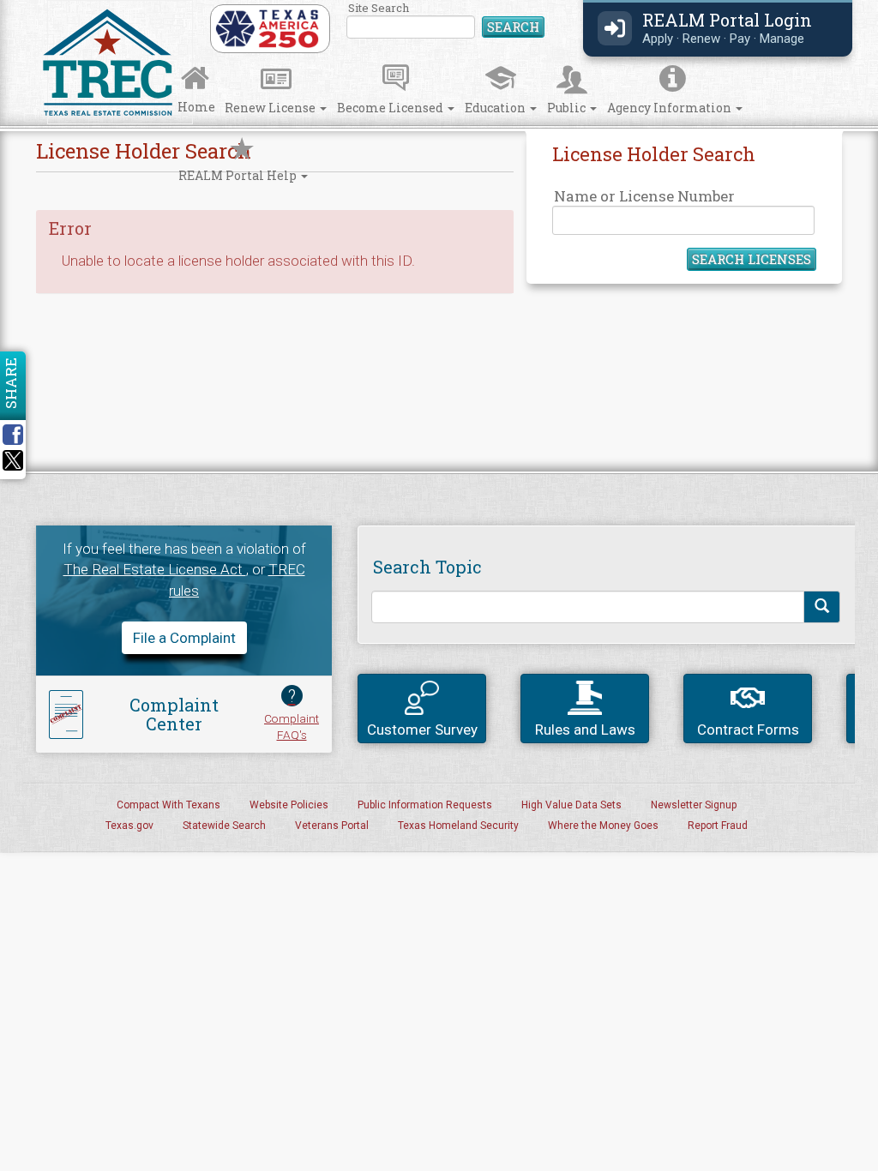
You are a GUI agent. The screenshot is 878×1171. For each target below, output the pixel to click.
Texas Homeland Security (458, 826)
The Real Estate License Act (154, 569)
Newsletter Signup (694, 805)
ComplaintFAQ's (291, 714)
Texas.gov (129, 826)
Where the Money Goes (603, 826)
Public (567, 107)
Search (513, 26)
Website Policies (289, 805)
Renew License (271, 107)
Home (196, 107)
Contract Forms (748, 729)
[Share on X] (13, 465)
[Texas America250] (267, 27)
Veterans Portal (332, 826)
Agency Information (670, 107)
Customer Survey (422, 729)
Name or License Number (644, 196)
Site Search (446, 21)
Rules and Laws (585, 729)
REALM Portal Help (238, 175)
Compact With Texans (168, 805)
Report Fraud (718, 826)
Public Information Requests (425, 805)
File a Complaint (184, 637)
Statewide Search (224, 826)
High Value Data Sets (571, 805)
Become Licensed (391, 107)
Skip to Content (28, 5)
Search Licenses (751, 258)
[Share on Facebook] (19, 435)
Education (496, 107)
